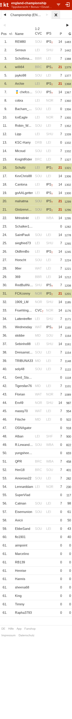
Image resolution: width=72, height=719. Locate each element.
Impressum (8, 635)
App (19, 628)
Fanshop (30, 628)
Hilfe (11, 628)
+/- (11, 34)
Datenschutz (26, 635)
